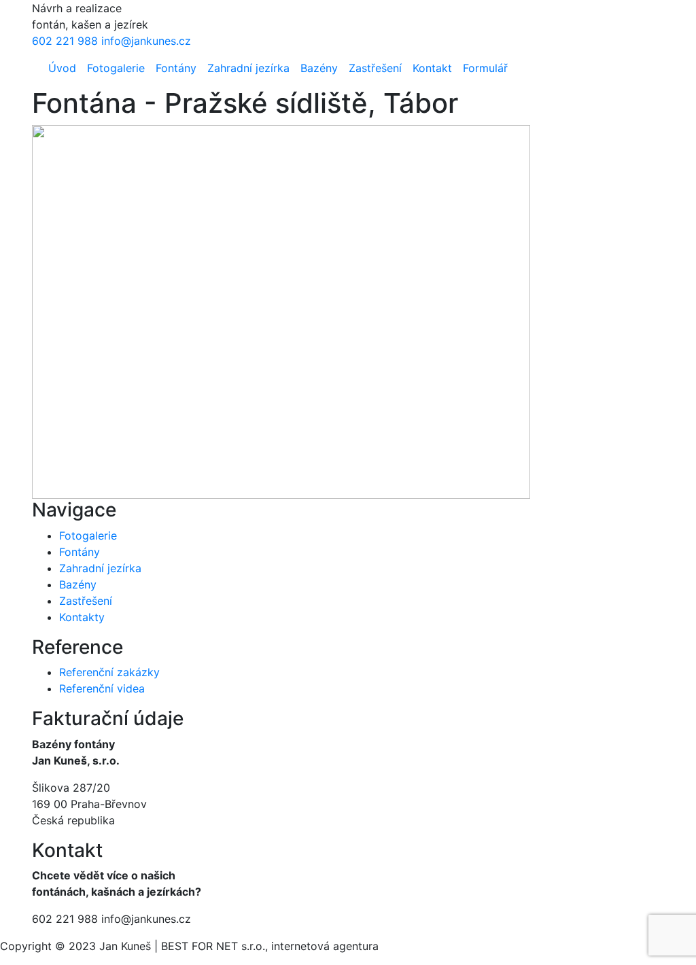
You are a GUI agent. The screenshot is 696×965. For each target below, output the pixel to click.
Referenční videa (102, 688)
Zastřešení (375, 68)
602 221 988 (65, 41)
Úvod (62, 68)
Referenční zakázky (109, 672)
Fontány (176, 68)
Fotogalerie (116, 68)
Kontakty (82, 617)
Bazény (319, 68)
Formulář (485, 68)
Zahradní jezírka (248, 68)
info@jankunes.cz (146, 41)
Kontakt (432, 68)
